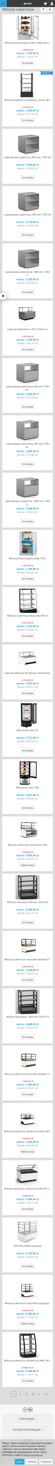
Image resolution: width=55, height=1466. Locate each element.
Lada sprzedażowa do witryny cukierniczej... (27, 673)
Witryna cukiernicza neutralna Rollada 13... (27, 1074)
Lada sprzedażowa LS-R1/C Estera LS (27, 329)
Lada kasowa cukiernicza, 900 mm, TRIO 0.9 (27, 214)
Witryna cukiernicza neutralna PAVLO (27, 615)
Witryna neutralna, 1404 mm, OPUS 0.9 (27, 1016)
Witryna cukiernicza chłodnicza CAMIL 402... (27, 1360)
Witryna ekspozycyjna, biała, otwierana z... (27, 42)
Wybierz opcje (27, 865)
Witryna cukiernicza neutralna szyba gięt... (28, 1303)
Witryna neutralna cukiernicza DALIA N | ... (27, 1188)
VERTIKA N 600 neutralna (27, 1246)
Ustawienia (46, 1461)
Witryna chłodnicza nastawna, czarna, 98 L (27, 100)
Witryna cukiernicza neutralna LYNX (27, 844)
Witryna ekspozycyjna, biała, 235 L (27, 558)
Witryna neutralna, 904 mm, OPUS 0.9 (27, 902)
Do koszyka (27, 63)
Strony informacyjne (27, 1430)
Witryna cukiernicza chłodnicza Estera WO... (27, 1131)
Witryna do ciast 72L (27, 730)
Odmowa (31, 1461)
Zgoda (19, 1461)
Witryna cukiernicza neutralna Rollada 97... (27, 959)
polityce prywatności (33, 1454)
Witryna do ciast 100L (27, 787)
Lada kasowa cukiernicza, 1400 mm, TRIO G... (27, 502)
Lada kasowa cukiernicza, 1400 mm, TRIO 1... (27, 273)
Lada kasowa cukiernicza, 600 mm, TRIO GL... (27, 388)
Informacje (26, 1419)
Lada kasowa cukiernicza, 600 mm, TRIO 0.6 (27, 157)
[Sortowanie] (50, 9)
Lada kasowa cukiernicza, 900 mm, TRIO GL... (27, 445)
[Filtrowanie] (43, 9)
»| (46, 1394)
